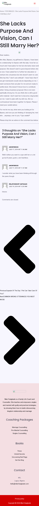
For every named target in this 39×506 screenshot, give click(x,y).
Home (2, 11)
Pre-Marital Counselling (19, 430)
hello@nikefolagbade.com (19, 484)
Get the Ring (19, 460)
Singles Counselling (19, 433)
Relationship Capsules (18, 184)
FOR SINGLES (9, 11)
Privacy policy (19, 499)
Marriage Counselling (19, 427)
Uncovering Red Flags (19, 457)
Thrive (19, 451)
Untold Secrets (19, 454)
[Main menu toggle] (34, 3)
